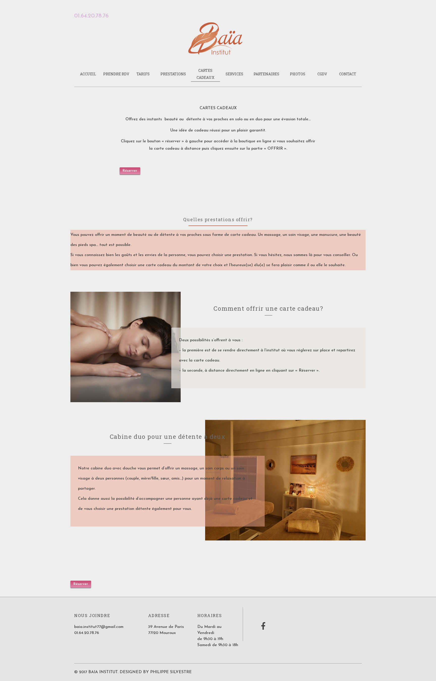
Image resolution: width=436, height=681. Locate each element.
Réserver (130, 171)
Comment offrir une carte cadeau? (268, 308)
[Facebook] (263, 628)
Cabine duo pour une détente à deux (167, 437)
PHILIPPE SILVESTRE (171, 672)
